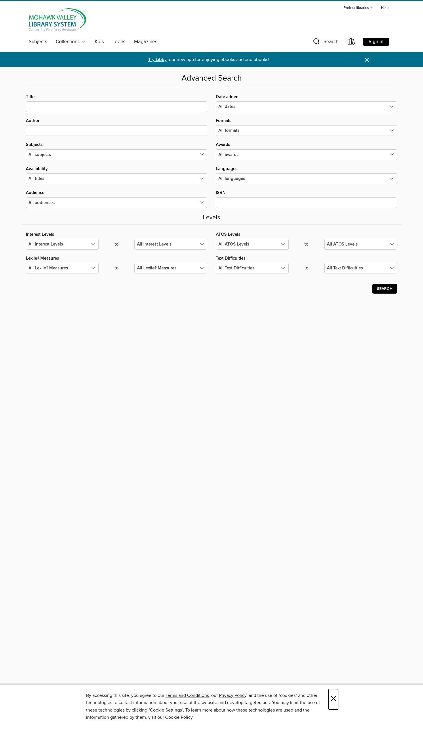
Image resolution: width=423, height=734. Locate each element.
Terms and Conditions (187, 695)
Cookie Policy (179, 717)
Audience (35, 192)
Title (30, 97)
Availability (37, 169)
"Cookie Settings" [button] (165, 710)
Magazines (145, 42)
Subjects (38, 42)
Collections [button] (69, 42)
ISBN (221, 192)
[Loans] (351, 42)
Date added (227, 97)
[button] (359, 8)
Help (384, 8)
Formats (223, 120)
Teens (119, 42)
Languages (226, 169)
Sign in (376, 42)
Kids (99, 42)
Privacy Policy (232, 695)
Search (384, 288)
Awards (223, 144)
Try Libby (157, 60)
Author (32, 120)
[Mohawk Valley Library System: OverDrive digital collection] (57, 20)
